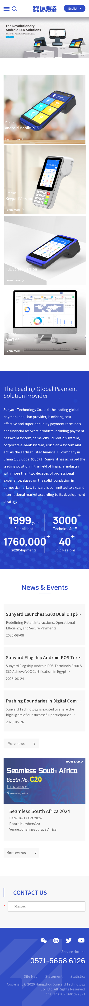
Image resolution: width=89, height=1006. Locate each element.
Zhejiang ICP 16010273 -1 (65, 994)
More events (16, 852)
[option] (44, 37)
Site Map (30, 976)
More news (16, 743)
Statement (54, 976)
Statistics (77, 976)
